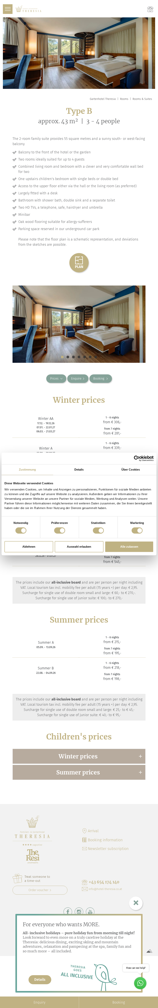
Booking (99, 378)
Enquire (76, 378)
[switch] (59, 530)
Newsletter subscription (108, 848)
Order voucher (38, 890)
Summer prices (78, 772)
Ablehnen (28, 546)
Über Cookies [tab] (130, 469)
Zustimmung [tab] (27, 469)
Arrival (93, 831)
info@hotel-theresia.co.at (105, 889)
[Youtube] (90, 911)
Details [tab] (79, 469)
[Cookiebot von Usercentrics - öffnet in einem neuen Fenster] (137, 458)
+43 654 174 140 (104, 882)
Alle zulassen (129, 546)
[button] (62, 357)
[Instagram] (79, 911)
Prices (54, 378)
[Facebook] (67, 911)
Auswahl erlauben (79, 546)
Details (39, 979)
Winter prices (78, 756)
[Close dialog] (136, 903)
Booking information (105, 840)
